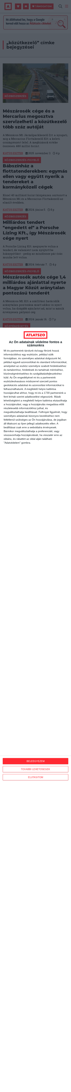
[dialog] (35, 710)
